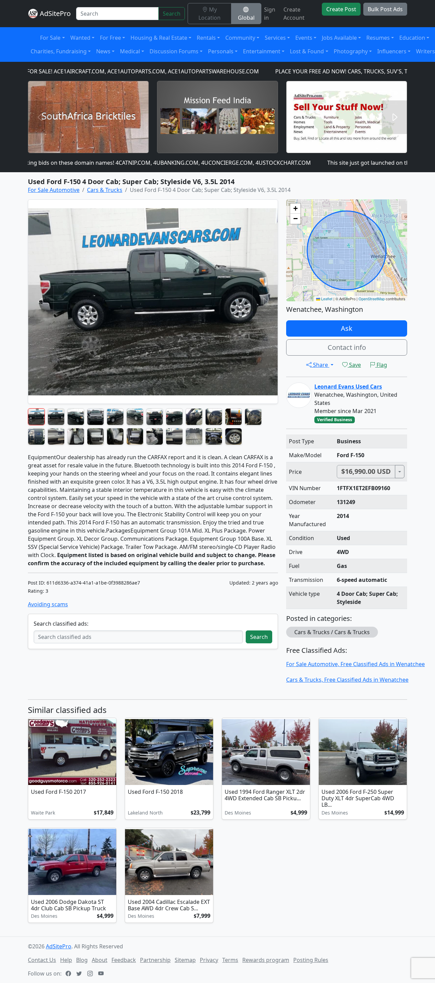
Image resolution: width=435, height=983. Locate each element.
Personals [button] (220, 51)
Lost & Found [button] (307, 51)
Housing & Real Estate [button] (158, 37)
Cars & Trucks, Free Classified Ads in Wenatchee (347, 679)
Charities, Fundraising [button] (59, 51)
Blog (82, 960)
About (99, 960)
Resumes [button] (378, 37)
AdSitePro (55, 13)
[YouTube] (101, 973)
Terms (230, 960)
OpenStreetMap (372, 298)
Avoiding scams (48, 604)
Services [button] (275, 37)
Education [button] (412, 37)
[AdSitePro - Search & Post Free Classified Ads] (33, 13)
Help (66, 960)
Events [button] (303, 37)
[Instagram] (90, 973)
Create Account (293, 13)
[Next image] (110, 753)
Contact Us (42, 960)
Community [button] (240, 37)
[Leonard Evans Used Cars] (299, 394)
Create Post (341, 9)
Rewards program (265, 960)
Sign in (269, 13)
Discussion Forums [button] (174, 51)
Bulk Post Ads (385, 9)
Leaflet (326, 298)
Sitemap (185, 960)
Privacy (209, 960)
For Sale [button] (50, 37)
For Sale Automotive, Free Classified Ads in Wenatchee (355, 664)
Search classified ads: (61, 623)
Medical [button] (130, 51)
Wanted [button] (80, 37)
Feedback (123, 960)
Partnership (155, 960)
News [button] (103, 51)
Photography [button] (351, 51)
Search (171, 13)
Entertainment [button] (261, 51)
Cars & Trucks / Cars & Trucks (332, 632)
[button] (295, 208)
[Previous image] (34, 753)
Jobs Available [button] (339, 37)
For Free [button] (110, 37)
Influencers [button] (391, 51)
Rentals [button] (206, 37)
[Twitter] (79, 973)
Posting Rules (310, 960)
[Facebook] (69, 973)
